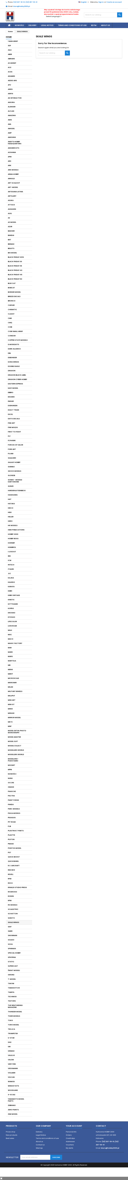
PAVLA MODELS (14, 813)
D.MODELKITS (13, 344)
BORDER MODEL (14, 292)
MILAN (10, 687)
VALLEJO (11, 1055)
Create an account (114, 2)
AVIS (10, 213)
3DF (9, 45)
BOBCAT (11, 288)
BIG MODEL (12, 253)
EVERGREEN (12, 405)
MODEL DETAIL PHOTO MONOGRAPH (17, 731)
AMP (10, 133)
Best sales (10, 1138)
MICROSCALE (13, 678)
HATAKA (11, 503)
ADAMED (11, 76)
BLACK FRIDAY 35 (15, 266)
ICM (9, 560)
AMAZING (12, 115)
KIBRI (10, 591)
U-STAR (11, 1038)
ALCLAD (11, 111)
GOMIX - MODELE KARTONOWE (15, 481)
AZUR (10, 226)
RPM (10, 900)
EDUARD (11, 397)
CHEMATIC (12, 309)
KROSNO (11, 613)
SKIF (10, 927)
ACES (10, 72)
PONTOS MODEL (14, 848)
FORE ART (12, 449)
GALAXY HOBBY (14, 462)
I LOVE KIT (12, 551)
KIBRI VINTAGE (14, 595)
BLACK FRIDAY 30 (15, 261)
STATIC (11, 961)
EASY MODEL (13, 388)
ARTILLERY (12, 196)
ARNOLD (11, 178)
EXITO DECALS (14, 418)
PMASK (11, 844)
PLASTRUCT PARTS (16, 830)
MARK (10, 652)
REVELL (10, 874)
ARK (9, 165)
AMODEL (11, 128)
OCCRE (11, 782)
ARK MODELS (13, 170)
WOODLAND (13, 1090)
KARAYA (11, 586)
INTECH (11, 565)
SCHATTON (13, 913)
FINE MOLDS (13, 427)
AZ (9, 218)
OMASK (11, 787)
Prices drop (10, 1132)
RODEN (11, 896)
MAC (10, 634)
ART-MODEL (13, 187)
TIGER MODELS (14, 1016)
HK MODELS (13, 525)
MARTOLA (12, 661)
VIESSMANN (13, 1068)
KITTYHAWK (13, 604)
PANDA (11, 804)
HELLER (11, 517)
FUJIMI (10, 453)
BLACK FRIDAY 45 (15, 274)
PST (9, 852)
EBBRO (10, 392)
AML (9, 124)
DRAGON (11, 370)
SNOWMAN (12, 935)
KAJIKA (11, 578)
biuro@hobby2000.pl (21, 6)
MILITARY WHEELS (15, 691)
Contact (101, 1125)
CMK (10, 318)
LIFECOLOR (12, 621)
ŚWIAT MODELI (14, 970)
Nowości (19, 25)
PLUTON (11, 839)
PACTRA (11, 796)
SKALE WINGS (13, 922)
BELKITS (11, 248)
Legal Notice (47, 25)
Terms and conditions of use (72, 25)
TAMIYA (11, 992)
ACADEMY (12, 63)
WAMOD (11, 1081)
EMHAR (11, 401)
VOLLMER (11, 1073)
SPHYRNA (12, 957)
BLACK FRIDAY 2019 (16, 257)
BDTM (93, 25)
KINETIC (11, 599)
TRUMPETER (13, 1033)
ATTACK (11, 205)
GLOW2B (11, 475)
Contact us (40, 1145)
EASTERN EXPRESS (15, 384)
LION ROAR (12, 626)
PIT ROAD (12, 822)
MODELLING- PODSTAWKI (13, 760)
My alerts (69, 1148)
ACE (9, 67)
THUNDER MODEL (15, 1011)
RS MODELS (12, 905)
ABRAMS (11, 59)
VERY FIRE (12, 1064)
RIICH (10, 883)
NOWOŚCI (12, 774)
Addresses (70, 1141)
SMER (10, 931)
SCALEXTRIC (13, 909)
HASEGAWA (13, 495)
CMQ (10, 322)
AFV (9, 85)
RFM (9, 879)
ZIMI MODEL (13, 1114)
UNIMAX (11, 1051)
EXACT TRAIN (13, 410)
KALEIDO (11, 582)
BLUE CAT (12, 283)
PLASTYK (11, 835)
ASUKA (11, 200)
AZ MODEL (12, 222)
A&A (10, 50)
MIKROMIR (12, 682)
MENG (10, 669)
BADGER (11, 231)
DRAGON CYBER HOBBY (17, 379)
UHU (9, 1042)
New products (11, 1135)
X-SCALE (11, 1094)
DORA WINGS (13, 362)
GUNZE (11, 486)
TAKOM (11, 983)
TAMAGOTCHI (14, 988)
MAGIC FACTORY (15, 643)
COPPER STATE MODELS (18, 340)
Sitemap (39, 1148)
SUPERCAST (13, 966)
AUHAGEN (12, 209)
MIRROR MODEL (14, 717)
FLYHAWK (12, 440)
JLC (9, 573)
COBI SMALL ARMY (15, 331)
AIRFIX (10, 93)
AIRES (10, 89)
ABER (10, 54)
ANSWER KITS (13, 148)
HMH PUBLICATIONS (16, 530)
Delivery (32, 25)
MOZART (11, 765)
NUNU (10, 778)
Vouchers (70, 1145)
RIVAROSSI (12, 892)
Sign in (101, 2)
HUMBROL (12, 547)
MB (9, 665)
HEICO (10, 508)
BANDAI (11, 235)
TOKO (10, 1020)
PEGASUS (12, 817)
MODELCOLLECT (14, 746)
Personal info (71, 1132)
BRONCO (11, 301)
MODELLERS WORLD (16, 750)
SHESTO (11, 918)
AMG (10, 120)
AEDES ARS (12, 80)
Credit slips (70, 1138)
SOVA (10, 944)
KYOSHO (11, 617)
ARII (9, 161)
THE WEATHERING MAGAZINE (15, 1006)
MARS (10, 656)
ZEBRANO (12, 1105)
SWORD (11, 975)
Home (9, 37)
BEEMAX (11, 244)
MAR (10, 648)
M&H (10, 630)
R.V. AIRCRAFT (14, 865)
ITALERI (11, 569)
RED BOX (11, 870)
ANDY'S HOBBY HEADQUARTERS (14, 142)
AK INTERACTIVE (15, 98)
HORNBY (11, 543)
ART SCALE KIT (14, 183)
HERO (10, 521)
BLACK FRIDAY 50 (15, 279)
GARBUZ (11, 467)
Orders (69, 1135)
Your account (74, 1125)
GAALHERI (12, 458)
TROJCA (11, 1029)
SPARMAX (12, 948)
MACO (10, 639)
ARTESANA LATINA (15, 191)
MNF (10, 726)
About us (105, 25)
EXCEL (10, 414)
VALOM (11, 1060)
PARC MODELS (14, 809)
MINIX (10, 709)
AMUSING (12, 137)
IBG (9, 556)
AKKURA (11, 102)
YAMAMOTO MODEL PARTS (16, 1100)
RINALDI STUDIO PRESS (17, 887)
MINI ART (11, 700)
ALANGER (12, 107)
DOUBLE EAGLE (14, 366)
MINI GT (11, 704)
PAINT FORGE (13, 800)
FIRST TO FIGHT (14, 432)
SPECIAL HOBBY (14, 953)
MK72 (10, 722)
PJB (9, 826)
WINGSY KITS (13, 1086)
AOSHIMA (12, 152)
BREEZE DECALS (14, 296)
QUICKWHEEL (13, 861)
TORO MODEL (13, 1025)
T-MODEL (12, 979)
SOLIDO (11, 940)
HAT (9, 499)
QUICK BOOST (14, 857)
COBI (10, 327)
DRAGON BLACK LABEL (17, 375)
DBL (9, 353)
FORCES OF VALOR (15, 445)
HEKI (10, 512)
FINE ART (11, 423)
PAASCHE (12, 791)
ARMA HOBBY (13, 174)
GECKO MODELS (14, 471)
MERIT (10, 674)
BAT (9, 239)
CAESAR (11, 305)
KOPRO (11, 608)
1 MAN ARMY (13, 41)
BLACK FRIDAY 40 (15, 270)
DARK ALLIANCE (14, 349)
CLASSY (11, 314)
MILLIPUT (11, 696)
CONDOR (12, 336)
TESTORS (12, 1001)
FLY (9, 436)
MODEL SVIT (13, 741)
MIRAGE (11, 713)
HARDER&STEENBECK (17, 490)
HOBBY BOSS (13, 538)
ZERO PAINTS (13, 1110)
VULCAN (11, 1077)
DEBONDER (12, 357)
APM (10, 157)
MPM (10, 769)
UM (9, 1046)
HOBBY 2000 (13, 534)
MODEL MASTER (14, 737)
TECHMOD (12, 996)
